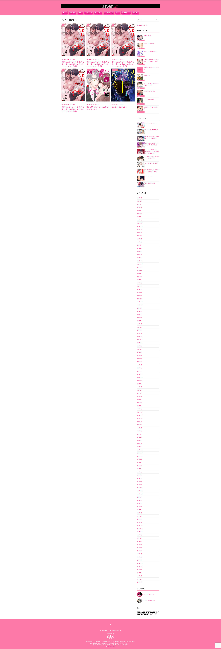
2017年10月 (140, 532)
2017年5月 (139, 547)
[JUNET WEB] (110, 6)
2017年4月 (139, 550)
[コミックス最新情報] (140, 46)
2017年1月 (139, 560)
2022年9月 (139, 346)
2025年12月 (140, 223)
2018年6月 (139, 506)
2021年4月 (139, 399)
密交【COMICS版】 (149, 99)
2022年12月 (140, 336)
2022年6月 (139, 355)
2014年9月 (139, 573)
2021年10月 (140, 380)
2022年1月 (139, 371)
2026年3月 (139, 213)
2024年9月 (139, 270)
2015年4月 (139, 569)
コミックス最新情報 (149, 43)
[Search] (157, 19)
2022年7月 (139, 352)
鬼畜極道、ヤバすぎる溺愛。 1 (151, 108)
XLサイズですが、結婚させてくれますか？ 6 (151, 84)
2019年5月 (139, 472)
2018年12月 (140, 487)
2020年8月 (139, 424)
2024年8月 (139, 273)
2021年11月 (140, 377)
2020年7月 (139, 428)
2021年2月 (139, 406)
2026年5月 (139, 207)
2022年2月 (139, 368)
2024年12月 (140, 261)
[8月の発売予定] (140, 38)
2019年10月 (140, 456)
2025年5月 (139, 245)
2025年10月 (140, 229)
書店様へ (135, 13)
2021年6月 (139, 393)
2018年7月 (139, 503)
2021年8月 (139, 387)
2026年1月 (139, 220)
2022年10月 (140, 343)
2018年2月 (139, 519)
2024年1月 (139, 295)
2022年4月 (139, 361)
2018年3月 (139, 516)
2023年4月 (139, 324)
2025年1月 (139, 258)
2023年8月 (139, 311)
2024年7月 (139, 276)
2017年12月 (140, 525)
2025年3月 (139, 251)
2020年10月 (140, 418)
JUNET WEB (107, 630)
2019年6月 (139, 469)
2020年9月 (139, 421)
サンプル (72, 13)
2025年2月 (139, 254)
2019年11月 (140, 453)
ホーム (65, 13)
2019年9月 (139, 459)
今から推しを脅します (149, 91)
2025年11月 (140, 226)
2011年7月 (139, 579)
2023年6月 (139, 317)
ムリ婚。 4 (147, 75)
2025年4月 (139, 248)
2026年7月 (139, 201)
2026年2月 (139, 217)
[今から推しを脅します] (140, 94)
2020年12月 (140, 412)
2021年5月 (139, 396)
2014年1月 (139, 576)
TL (117, 13)
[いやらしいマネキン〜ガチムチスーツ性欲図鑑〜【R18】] (140, 62)
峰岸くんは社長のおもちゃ (151, 51)
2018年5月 (139, 510)
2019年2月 (139, 481)
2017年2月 (139, 557)
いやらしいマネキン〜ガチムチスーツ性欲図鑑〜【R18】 (151, 60)
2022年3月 (139, 365)
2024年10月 (140, 267)
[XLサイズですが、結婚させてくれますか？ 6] (140, 86)
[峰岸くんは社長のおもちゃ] (140, 54)
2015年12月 (140, 566)
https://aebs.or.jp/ (111, 646)
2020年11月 (140, 415)
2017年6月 (139, 544)
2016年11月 (140, 563)
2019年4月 (139, 475)
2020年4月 (139, 437)
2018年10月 (140, 494)
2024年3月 (139, 289)
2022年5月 (139, 358)
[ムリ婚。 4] (140, 78)
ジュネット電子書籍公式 (148, 600)
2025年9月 (139, 232)
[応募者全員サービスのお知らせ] (140, 70)
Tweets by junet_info (142, 25)
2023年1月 (139, 333)
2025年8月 (139, 235)
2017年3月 (139, 554)
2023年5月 (139, 321)
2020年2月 (139, 443)
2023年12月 (140, 298)
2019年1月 (139, 484)
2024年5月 (139, 283)
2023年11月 (140, 302)
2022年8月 (139, 349)
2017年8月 (139, 538)
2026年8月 (139, 198)
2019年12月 (140, 450)
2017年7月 (139, 541)
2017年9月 (139, 535)
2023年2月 (139, 330)
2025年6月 (139, 242)
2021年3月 (139, 402)
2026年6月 (139, 204)
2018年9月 (139, 497)
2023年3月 (139, 327)
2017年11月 (140, 528)
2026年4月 (139, 210)
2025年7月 (139, 239)
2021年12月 (140, 374)
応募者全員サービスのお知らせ (151, 68)
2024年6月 (139, 280)
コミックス (88, 13)
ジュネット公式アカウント (148, 594)
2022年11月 (140, 339)
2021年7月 (139, 390)
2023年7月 (139, 314)
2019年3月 (139, 478)
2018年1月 (139, 522)
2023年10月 (140, 305)
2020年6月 (139, 431)
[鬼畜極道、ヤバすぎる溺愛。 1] (140, 109)
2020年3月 (139, 440)
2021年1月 (139, 409)
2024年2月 (139, 292)
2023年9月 (139, 308)
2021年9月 (139, 384)
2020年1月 (139, 447)
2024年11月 (140, 264)
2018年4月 (139, 513)
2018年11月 (140, 491)
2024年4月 (139, 286)
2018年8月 (139, 500)
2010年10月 (140, 582)
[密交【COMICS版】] (140, 101)
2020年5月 (139, 434)
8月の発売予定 (109, 13)
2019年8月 (139, 462)
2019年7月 (139, 465)
